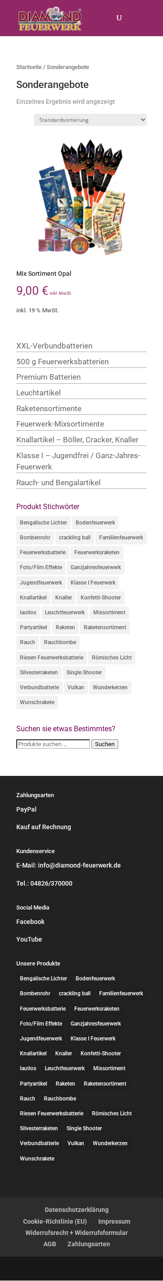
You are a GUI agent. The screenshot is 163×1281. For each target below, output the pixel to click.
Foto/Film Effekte (41, 567)
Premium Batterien (48, 376)
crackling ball (75, 537)
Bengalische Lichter (43, 523)
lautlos (28, 612)
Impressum (114, 1221)
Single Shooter (84, 672)
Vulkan (75, 687)
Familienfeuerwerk (121, 537)
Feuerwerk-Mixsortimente (60, 423)
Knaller (63, 597)
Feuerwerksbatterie (43, 552)
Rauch (27, 642)
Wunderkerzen (110, 687)
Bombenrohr (35, 537)
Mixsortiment (109, 612)
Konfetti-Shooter (101, 597)
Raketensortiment (105, 627)
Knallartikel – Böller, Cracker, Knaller (77, 439)
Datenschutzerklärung (77, 1209)
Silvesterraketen (39, 672)
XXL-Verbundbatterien (54, 345)
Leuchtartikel (38, 392)
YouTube (29, 939)
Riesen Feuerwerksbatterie (51, 657)
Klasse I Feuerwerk (93, 583)
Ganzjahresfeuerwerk (96, 567)
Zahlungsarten (88, 1244)
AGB (49, 1244)
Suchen (105, 744)
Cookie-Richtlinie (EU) (55, 1221)
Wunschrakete (37, 702)
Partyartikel (33, 627)
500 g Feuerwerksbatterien (62, 361)
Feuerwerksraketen (97, 552)
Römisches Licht (112, 657)
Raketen (65, 627)
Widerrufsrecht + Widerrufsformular (76, 1232)
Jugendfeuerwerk (41, 583)
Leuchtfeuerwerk (65, 612)
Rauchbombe (60, 642)
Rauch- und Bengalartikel (58, 482)
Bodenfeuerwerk (95, 523)
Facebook (30, 921)
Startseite (29, 67)
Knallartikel (33, 597)
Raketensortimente (49, 408)
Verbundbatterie (39, 687)
